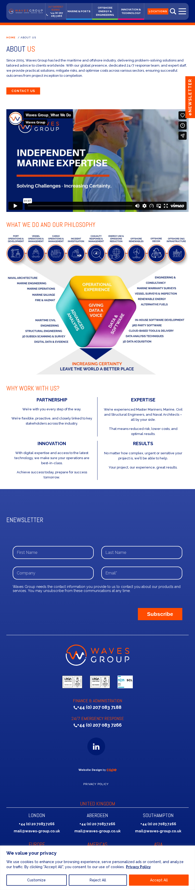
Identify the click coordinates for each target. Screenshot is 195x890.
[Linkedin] (96, 746)
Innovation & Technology (131, 11)
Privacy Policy (138, 867)
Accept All (159, 880)
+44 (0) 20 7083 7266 (37, 824)
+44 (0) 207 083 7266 (56, 14)
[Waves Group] (25, 11)
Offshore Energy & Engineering (105, 11)
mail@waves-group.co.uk (37, 831)
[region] (97, 868)
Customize (36, 880)
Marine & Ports (79, 11)
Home (10, 37)
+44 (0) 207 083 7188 (99, 707)
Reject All (98, 880)
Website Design (90, 770)
